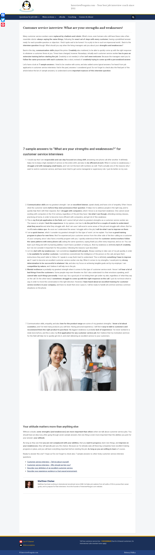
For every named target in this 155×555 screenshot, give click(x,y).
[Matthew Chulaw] (29, 485)
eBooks (62, 17)
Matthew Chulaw (46, 481)
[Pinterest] (2, 24)
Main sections (48, 17)
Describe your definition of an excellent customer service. (50, 468)
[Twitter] (2, 19)
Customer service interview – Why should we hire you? (49, 465)
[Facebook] (2, 15)
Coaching (72, 17)
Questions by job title (28, 17)
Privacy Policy (130, 552)
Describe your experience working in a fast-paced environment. (52, 471)
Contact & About (86, 17)
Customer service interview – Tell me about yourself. (48, 462)
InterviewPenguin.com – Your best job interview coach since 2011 (102, 7)
